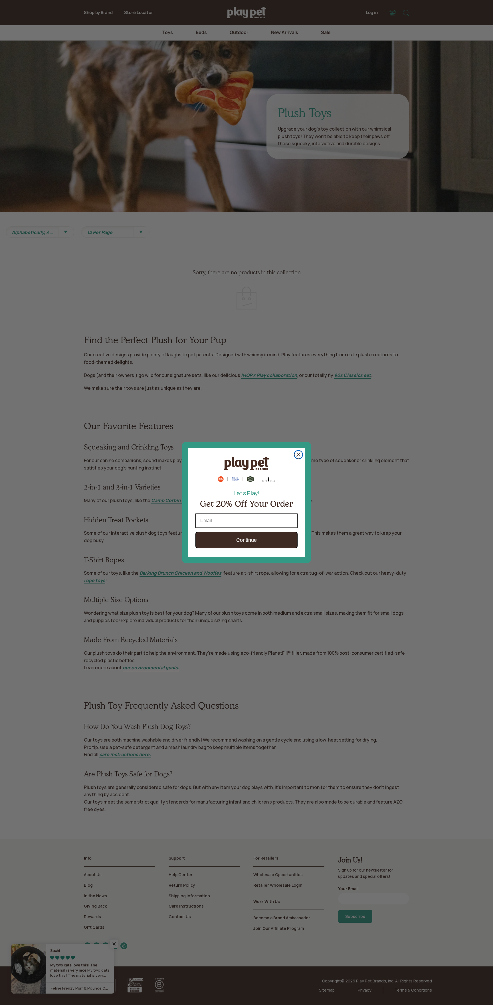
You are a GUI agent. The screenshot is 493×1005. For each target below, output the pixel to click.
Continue (246, 540)
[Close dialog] (298, 454)
